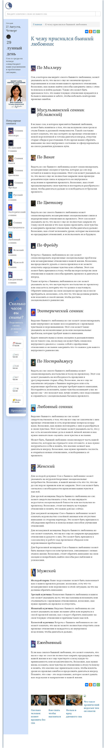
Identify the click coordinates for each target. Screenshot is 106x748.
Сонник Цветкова (15, 173)
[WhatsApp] (98, 31)
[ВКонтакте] (86, 31)
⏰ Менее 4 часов (17, 344)
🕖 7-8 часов (15, 390)
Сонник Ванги (15, 160)
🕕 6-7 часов (15, 378)
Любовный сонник (14, 241)
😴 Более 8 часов (17, 401)
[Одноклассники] (90, 31)
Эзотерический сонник (17, 213)
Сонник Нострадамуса (16, 225)
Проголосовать (20, 410)
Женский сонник (16, 252)
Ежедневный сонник (15, 281)
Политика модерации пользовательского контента (53, 738)
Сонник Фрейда (15, 185)
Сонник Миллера (15, 133)
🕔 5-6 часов (15, 367)
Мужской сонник (16, 265)
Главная (37, 24)
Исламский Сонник (14, 149)
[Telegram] (94, 31)
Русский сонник (15, 197)
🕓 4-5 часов (15, 356)
